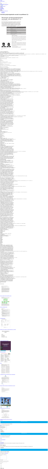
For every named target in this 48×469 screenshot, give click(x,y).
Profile (1, 9)
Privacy (1, 443)
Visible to (1, 429)
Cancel (1, 468)
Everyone (2, 430)
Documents (1, 439)
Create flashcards (6, 4)
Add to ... (1, 10)
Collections (4, 6)
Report (1, 442)
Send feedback (2, 447)
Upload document (2, 4)
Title (0, 425)
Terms (2, 443)
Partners (3, 442)
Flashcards (1, 6)
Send (3, 468)
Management (3, 12)
